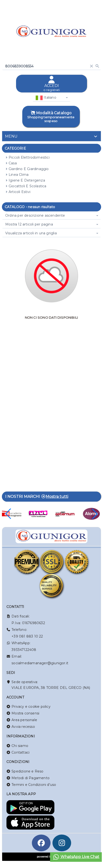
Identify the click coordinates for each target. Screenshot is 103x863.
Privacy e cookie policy (31, 706)
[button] (95, 514)
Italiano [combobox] (49, 97)
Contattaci (20, 752)
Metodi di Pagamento (30, 778)
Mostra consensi (25, 713)
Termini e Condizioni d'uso (33, 785)
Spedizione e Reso (27, 771)
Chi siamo (19, 746)
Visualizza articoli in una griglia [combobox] (31, 233)
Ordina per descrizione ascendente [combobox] (35, 215)
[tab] (51, 136)
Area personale (24, 720)
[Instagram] (61, 843)
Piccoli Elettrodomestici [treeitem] (29, 157)
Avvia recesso (23, 726)
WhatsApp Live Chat (79, 856)
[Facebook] (41, 843)
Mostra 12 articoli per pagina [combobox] (29, 224)
